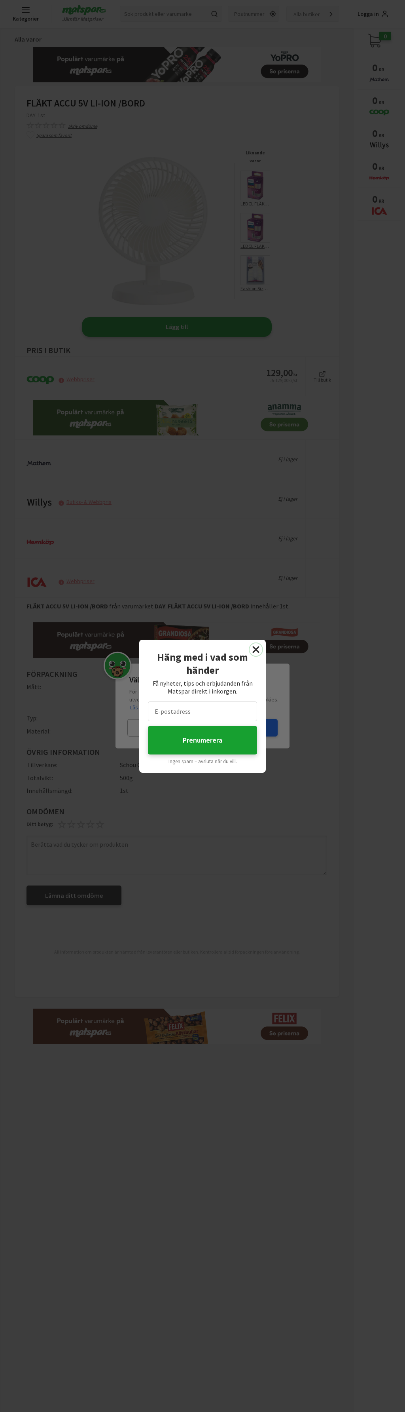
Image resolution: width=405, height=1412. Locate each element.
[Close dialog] (256, 649)
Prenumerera (202, 740)
